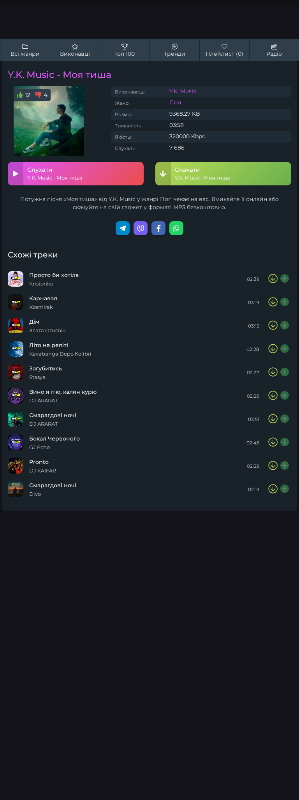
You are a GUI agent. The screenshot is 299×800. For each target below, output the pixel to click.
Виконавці (75, 53)
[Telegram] (123, 228)
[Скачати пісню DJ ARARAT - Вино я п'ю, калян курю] (273, 396)
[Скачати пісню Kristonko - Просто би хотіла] (273, 279)
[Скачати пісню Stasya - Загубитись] (273, 372)
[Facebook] (158, 228)
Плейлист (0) (224, 53)
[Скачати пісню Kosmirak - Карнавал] (273, 302)
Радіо (274, 53)
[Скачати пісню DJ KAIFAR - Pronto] (273, 466)
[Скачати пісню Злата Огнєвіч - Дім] (273, 325)
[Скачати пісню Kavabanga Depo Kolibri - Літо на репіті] (273, 349)
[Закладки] (285, 279)
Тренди (174, 53)
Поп (175, 102)
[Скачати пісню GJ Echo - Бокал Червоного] (273, 442)
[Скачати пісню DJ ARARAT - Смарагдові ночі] (273, 419)
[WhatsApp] (176, 228)
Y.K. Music (182, 91)
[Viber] (141, 228)
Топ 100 (124, 53)
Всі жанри (25, 53)
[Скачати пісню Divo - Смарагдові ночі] (273, 489)
